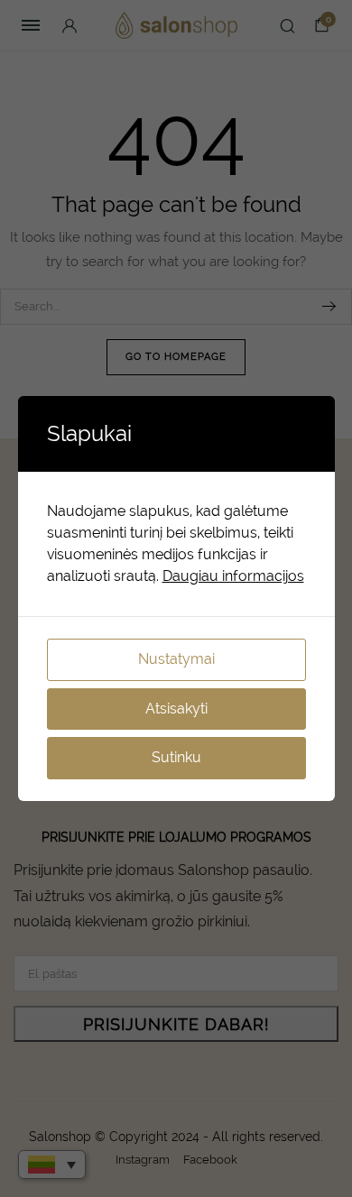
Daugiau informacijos (233, 576)
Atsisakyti (176, 708)
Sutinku (176, 757)
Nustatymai (176, 659)
